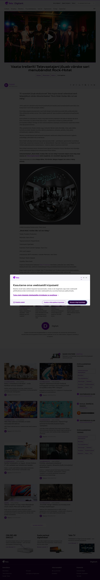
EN (86, 277)
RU (83, 277)
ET (81, 277)
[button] (36, 295)
